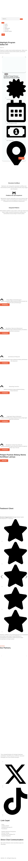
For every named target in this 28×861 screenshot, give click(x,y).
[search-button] (21, 19)
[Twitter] (15, 785)
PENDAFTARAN (8, 31)
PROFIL (6, 25)
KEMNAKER (7, 28)
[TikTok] (15, 814)
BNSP (5, 27)
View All (2, 47)
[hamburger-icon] (2, 23)
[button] (1, 111)
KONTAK (6, 29)
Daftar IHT (4, 45)
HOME (5, 24)
